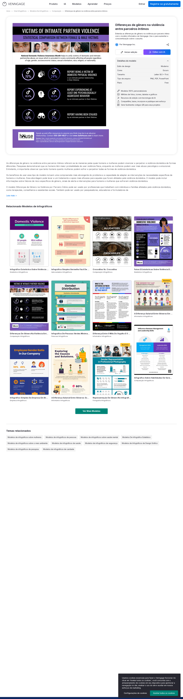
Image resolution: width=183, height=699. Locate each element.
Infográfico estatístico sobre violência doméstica (29, 269)
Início (8, 11)
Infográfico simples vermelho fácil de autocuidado (70, 269)
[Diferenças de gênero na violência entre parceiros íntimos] (29, 305)
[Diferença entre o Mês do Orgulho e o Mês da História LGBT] (112, 305)
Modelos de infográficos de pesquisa (23, 449)
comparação (56, 11)
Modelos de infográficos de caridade (58, 449)
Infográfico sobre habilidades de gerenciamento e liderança (153, 378)
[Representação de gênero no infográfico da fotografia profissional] (112, 370)
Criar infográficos (20, 11)
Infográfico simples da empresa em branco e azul (29, 398)
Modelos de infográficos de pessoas (61, 437)
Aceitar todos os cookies (164, 693)
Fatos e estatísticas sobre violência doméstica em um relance (153, 269)
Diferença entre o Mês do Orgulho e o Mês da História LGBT (112, 333)
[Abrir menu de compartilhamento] (168, 44)
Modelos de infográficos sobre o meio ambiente (28, 443)
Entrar (142, 4)
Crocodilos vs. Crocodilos (105, 269)
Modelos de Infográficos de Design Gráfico (140, 443)
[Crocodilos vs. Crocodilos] (112, 241)
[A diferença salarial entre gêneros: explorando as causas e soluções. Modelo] (70, 370)
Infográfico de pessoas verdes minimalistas (70, 333)
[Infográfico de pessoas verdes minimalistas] (70, 305)
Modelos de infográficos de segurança (101, 443)
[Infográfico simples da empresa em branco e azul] (29, 370)
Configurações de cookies (135, 693)
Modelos (76, 4)
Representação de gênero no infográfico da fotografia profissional (112, 398)
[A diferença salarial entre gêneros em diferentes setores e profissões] (153, 296)
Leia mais (11, 195)
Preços (107, 4)
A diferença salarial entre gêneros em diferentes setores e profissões (153, 314)
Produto (53, 4)
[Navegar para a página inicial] (13, 4)
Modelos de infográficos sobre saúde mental (99, 437)
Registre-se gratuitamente (164, 4)
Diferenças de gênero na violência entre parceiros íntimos (29, 333)
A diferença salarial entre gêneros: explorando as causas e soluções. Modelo (70, 398)
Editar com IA (159, 52)
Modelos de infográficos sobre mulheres (24, 437)
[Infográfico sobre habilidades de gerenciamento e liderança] (153, 350)
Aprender (93, 4)
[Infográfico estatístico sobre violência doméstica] (29, 241)
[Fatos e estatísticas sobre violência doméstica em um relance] (153, 241)
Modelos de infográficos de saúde (66, 443)
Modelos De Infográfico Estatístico (136, 437)
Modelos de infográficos (39, 11)
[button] (128, 52)
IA (65, 4)
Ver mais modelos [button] (91, 411)
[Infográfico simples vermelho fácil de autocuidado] (70, 241)
